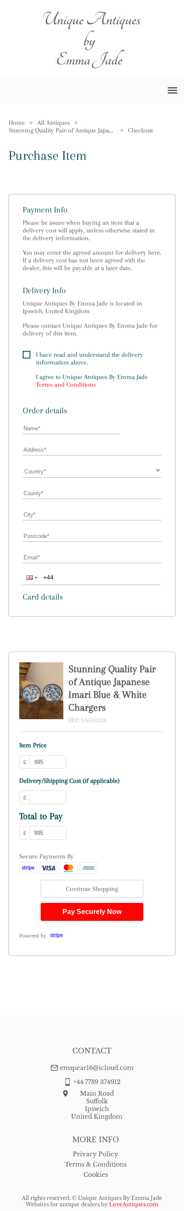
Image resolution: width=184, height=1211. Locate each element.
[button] (31, 577)
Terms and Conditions (66, 384)
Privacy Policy (95, 1154)
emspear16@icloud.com (97, 1068)
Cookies (95, 1175)
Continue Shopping (92, 889)
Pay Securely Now (92, 911)
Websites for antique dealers (63, 1204)
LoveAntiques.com (133, 1204)
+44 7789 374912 (97, 1082)
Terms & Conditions (96, 1164)
